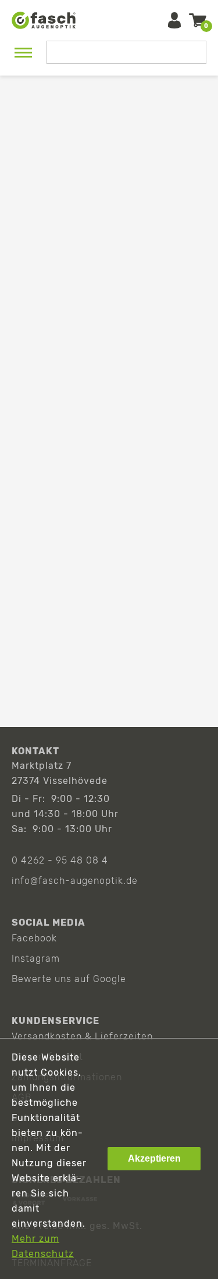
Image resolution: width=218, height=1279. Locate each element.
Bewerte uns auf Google (69, 978)
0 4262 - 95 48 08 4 (60, 860)
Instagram (36, 958)
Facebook (34, 938)
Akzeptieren (154, 1158)
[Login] (174, 20)
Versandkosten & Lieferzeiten (82, 1036)
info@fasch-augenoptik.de (75, 880)
